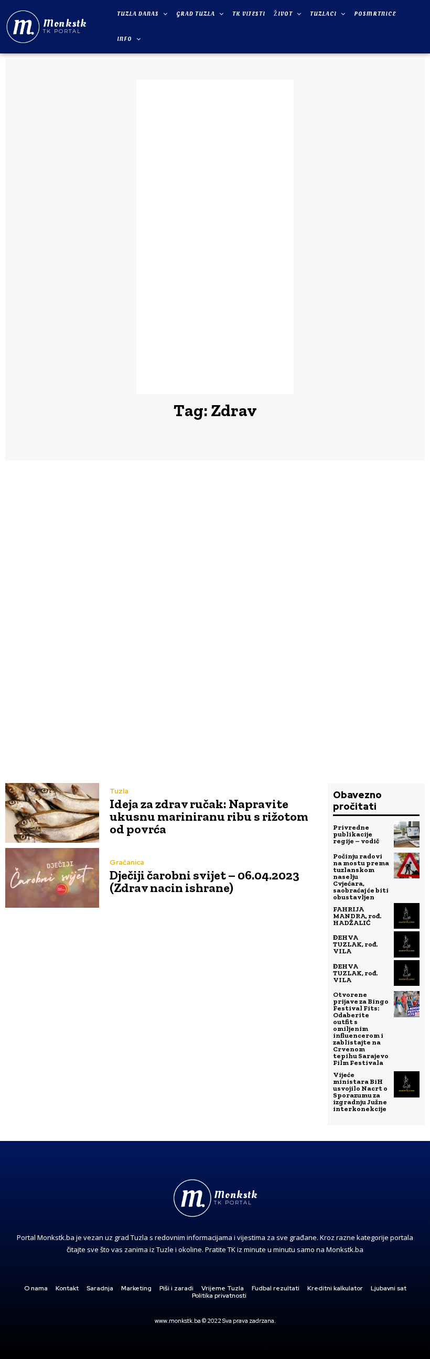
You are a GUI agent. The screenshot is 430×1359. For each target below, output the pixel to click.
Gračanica (127, 862)
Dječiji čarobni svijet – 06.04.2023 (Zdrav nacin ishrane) (204, 881)
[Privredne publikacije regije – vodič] (407, 834)
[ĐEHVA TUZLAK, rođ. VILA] (407, 944)
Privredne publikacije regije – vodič (356, 834)
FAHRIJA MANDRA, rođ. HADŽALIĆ (357, 916)
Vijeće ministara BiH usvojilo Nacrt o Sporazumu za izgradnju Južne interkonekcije (360, 1092)
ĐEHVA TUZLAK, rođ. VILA (355, 944)
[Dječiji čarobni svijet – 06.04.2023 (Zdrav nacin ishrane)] (52, 878)
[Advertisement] (215, 237)
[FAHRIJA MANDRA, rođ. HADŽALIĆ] (407, 916)
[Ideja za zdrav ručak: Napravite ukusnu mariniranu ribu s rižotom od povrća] (52, 813)
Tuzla (119, 791)
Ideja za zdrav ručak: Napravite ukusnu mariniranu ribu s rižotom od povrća (209, 816)
